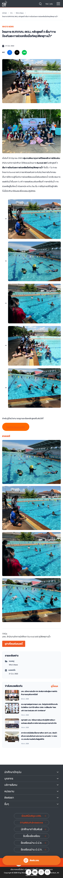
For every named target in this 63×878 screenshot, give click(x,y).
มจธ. (4, 636)
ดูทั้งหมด (54, 686)
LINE (24, 52)
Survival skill (32, 636)
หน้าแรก (4, 13)
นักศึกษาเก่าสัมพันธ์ (31, 829)
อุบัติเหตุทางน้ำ (45, 636)
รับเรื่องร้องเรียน (31, 836)
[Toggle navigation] (58, 3)
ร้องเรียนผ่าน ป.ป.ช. (31, 842)
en (51, 4)
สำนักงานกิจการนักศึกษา (17, 636)
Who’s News (20, 13)
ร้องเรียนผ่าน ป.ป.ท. (31, 849)
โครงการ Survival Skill (15, 427)
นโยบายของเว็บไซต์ (16, 869)
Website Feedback (46, 869)
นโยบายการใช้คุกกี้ (31, 869)
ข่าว (11, 13)
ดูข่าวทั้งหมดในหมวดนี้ (14, 644)
